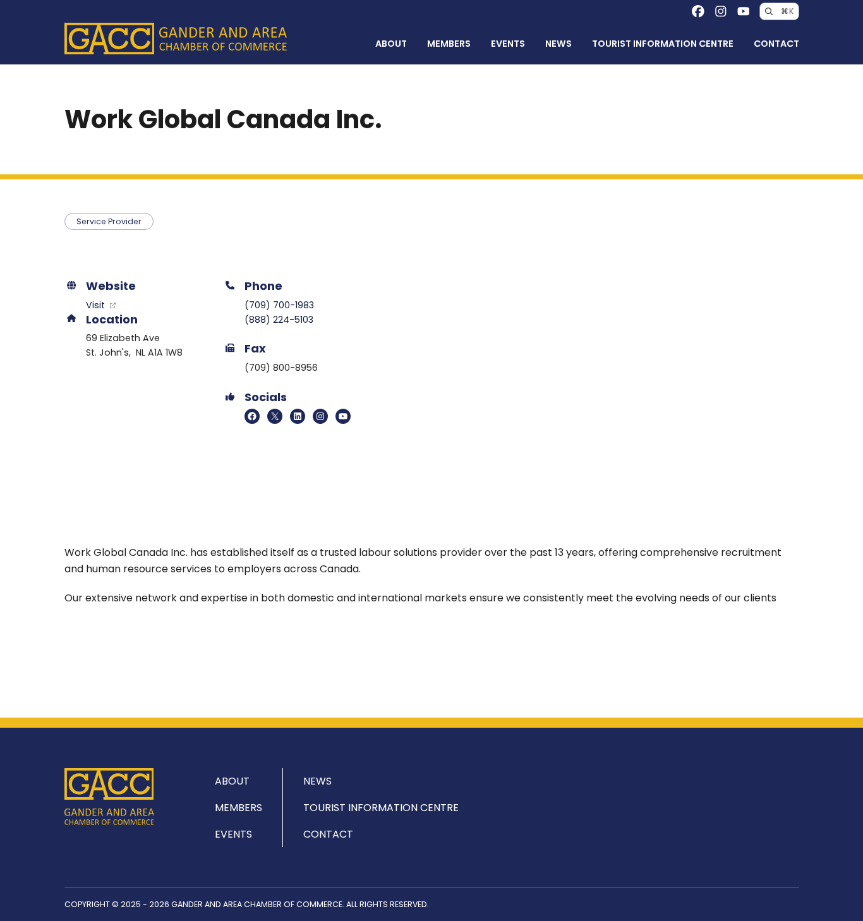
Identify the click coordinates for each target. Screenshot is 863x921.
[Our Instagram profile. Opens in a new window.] (721, 11)
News (558, 43)
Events (508, 43)
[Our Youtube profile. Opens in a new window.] (743, 11)
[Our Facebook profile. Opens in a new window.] (698, 11)
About (391, 43)
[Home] (175, 38)
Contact (776, 43)
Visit (96, 305)
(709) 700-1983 (279, 305)
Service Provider (109, 221)
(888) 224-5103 (278, 319)
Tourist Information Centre (662, 43)
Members (449, 43)
